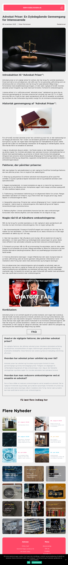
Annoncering (47, 546)
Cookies (47, 551)
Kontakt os (47, 554)
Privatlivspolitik (36, 562)
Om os (47, 548)
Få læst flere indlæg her (34, 400)
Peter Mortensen (25, 24)
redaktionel (61, 24)
